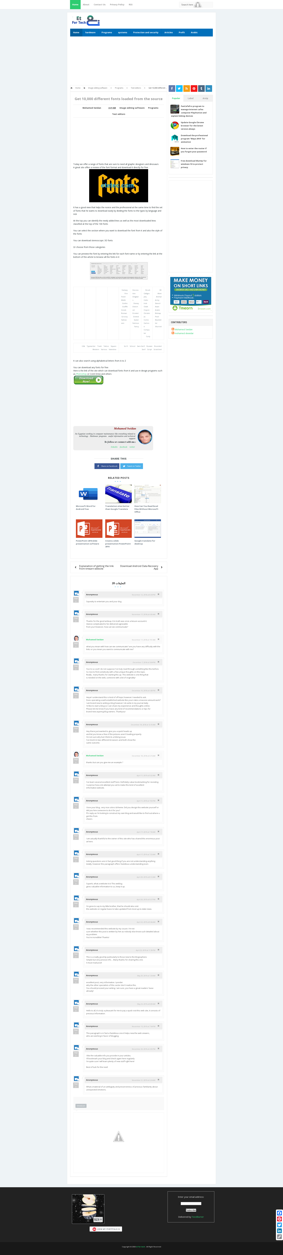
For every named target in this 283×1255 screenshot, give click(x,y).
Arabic (194, 32)
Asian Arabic (157, 308)
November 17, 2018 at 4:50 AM (143, 614)
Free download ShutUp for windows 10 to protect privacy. (194, 164)
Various (104, 349)
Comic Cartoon (146, 323)
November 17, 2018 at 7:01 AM (143, 640)
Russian (149, 346)
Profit (182, 32)
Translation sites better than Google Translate (117, 507)
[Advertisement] (141, 62)
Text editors (118, 114)
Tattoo (106, 346)
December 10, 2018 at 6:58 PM (143, 690)
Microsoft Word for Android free (86, 507)
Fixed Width (123, 298)
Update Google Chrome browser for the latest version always (192, 125)
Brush (147, 290)
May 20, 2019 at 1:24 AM (146, 976)
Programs (107, 32)
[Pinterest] (279, 1219)
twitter (132, 447)
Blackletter (158, 321)
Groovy (124, 316)
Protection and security (145, 32)
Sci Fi (126, 346)
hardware (90, 32)
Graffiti (125, 306)
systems (122, 32)
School (132, 346)
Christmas (147, 315)
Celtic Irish (146, 301)
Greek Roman (124, 311)
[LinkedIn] (279, 1231)
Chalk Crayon (146, 308)
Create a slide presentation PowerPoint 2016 (118, 543)
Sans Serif (141, 346)
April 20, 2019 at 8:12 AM (146, 877)
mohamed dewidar (184, 333)
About (86, 4)
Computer (147, 331)
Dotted (136, 316)
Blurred (158, 326)
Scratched (158, 349)
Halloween (124, 321)
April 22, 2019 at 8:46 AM (146, 922)
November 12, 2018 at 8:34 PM (143, 595)
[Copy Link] (279, 1237)
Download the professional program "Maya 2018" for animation (194, 138)
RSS (131, 4)
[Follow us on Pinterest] (194, 88)
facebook (123, 447)
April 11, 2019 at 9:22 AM (146, 775)
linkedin (114, 447)
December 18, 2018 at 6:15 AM (143, 756)
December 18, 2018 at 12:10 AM (143, 725)
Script (149, 349)
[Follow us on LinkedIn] (208, 88)
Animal (159, 297)
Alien (160, 293)
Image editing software (132, 108)
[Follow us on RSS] (186, 88)
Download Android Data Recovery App (139, 567)
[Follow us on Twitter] (179, 88)
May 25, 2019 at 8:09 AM (146, 1004)
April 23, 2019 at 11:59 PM (145, 950)
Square (113, 346)
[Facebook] (279, 1213)
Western (96, 349)
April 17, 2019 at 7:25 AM (146, 854)
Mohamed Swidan (95, 639)
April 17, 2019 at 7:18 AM (146, 832)
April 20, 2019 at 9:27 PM (146, 899)
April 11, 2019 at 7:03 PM (146, 801)
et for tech (140, 1247)
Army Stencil (157, 301)
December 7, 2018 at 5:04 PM (144, 662)
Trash (99, 346)
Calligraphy (146, 295)
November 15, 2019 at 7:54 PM (143, 1026)
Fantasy (125, 290)
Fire (126, 293)
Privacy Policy (117, 4)
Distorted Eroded (135, 309)
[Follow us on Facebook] (172, 88)
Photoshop (81, 373)
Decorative (135, 291)
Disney (136, 303)
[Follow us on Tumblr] (201, 88)
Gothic (125, 303)
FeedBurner (198, 1216)
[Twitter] (279, 1225)
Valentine (112, 349)
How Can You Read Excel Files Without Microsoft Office (146, 509)
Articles (168, 32)
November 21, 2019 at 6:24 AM (143, 1080)
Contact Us (100, 4)
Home (75, 4)
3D (160, 290)
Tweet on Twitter (134, 466)
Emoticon (81, 1105)
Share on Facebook (109, 466)
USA (83, 346)
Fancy (136, 326)
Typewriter (91, 346)
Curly (148, 336)
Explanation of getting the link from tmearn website (96, 567)
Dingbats (136, 298)
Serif (143, 349)
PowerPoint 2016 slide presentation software (87, 542)
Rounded (158, 346)
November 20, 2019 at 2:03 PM (143, 1049)
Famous (136, 323)
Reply (76, 600)
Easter (136, 320)
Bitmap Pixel (158, 315)
